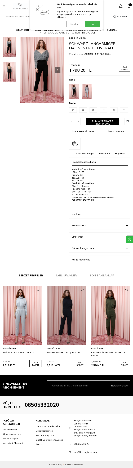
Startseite (22, 30)
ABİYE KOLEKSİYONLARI (47, 30)
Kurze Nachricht (81, 259)
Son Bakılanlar (102, 275)
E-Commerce (76, 464)
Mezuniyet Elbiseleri (13, 443)
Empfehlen (120, 153)
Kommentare (79, 225)
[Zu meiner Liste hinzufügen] (38, 290)
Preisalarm (104, 153)
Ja (92, 24)
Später (74, 24)
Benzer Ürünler (31, 275)
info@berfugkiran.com (85, 452)
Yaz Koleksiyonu (11, 438)
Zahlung (76, 214)
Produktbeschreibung (84, 161)
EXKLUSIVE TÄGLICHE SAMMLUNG (83, 30)
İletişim (39, 444)
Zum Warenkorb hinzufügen (102, 122)
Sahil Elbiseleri (10, 429)
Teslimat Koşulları (45, 435)
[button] (57, 70)
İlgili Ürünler (66, 275)
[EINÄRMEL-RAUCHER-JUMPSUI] (22, 315)
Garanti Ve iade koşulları (48, 426)
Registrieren (119, 385)
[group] (42, 70)
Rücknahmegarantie (83, 248)
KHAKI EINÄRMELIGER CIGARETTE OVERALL (108, 354)
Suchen (122, 16)
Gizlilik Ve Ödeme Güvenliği (49, 440)
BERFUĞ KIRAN (77, 38)
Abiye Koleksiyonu (12, 434)
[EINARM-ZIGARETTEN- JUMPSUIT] (66, 315)
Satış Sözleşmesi (44, 430)
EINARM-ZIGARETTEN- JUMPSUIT (63, 352)
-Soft (66, 464)
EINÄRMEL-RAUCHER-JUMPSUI (18, 352)
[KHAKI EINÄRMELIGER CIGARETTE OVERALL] (110, 315)
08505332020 (42, 405)
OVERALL (112, 30)
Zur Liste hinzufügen (84, 153)
